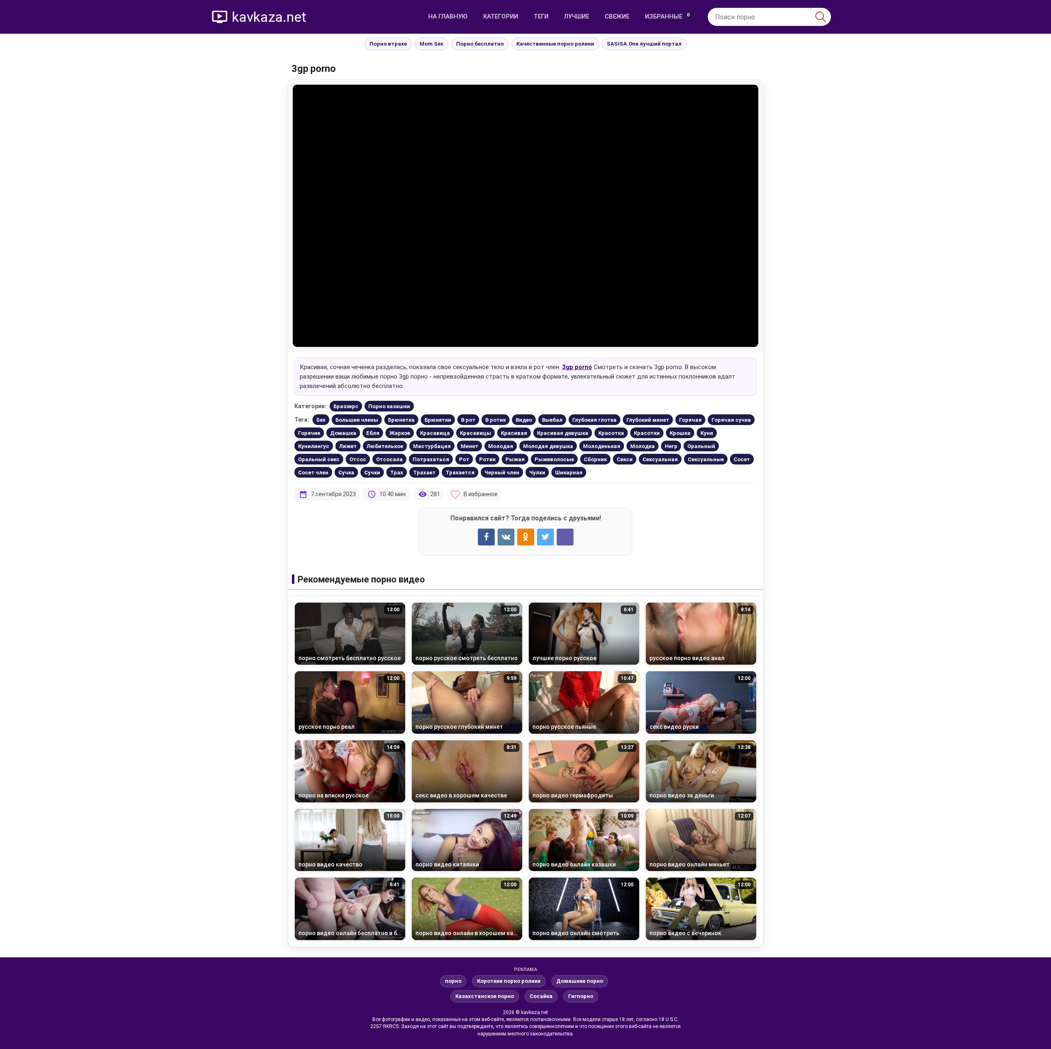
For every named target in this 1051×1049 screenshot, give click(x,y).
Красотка (611, 433)
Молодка (642, 446)
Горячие (309, 433)
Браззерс (345, 406)
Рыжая (515, 459)
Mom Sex (431, 44)
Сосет (742, 459)
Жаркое (399, 433)
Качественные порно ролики (555, 44)
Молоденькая (601, 446)
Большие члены (356, 420)
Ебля (372, 433)
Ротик (487, 459)
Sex (321, 420)
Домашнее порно (579, 981)
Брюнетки (438, 420)
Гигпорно (580, 996)
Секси (625, 459)
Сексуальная (660, 459)
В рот (468, 420)
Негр (671, 446)
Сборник (595, 459)
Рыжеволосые (554, 459)
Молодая (500, 446)
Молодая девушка (548, 446)
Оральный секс (319, 459)
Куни (706, 433)
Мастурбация (432, 446)
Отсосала (389, 459)
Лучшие (576, 16)
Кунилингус (313, 446)
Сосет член (313, 472)
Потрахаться (431, 459)
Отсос (357, 459)
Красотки (647, 433)
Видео (524, 420)
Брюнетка (401, 420)
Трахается (460, 472)
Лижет (348, 446)
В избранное (481, 494)
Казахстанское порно (484, 996)
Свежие (617, 16)
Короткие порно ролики (509, 981)
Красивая (514, 433)
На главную (448, 16)
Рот (464, 459)
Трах (396, 472)
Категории (500, 16)
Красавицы (475, 433)
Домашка (343, 433)
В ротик (495, 420)
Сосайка (541, 996)
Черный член (501, 472)
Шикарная (569, 472)
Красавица (435, 433)
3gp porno (577, 367)
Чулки (537, 472)
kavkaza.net (269, 17)
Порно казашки (389, 406)
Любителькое (385, 446)
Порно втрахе (388, 44)
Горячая (690, 420)
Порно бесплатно (480, 44)
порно (453, 981)
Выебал (552, 420)
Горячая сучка (731, 420)
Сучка (346, 472)
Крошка (680, 433)
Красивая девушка (562, 433)
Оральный (701, 446)
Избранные (667, 16)
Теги (541, 16)
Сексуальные (706, 459)
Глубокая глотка (594, 420)
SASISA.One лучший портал (644, 44)
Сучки (372, 472)
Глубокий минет (647, 420)
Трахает (424, 472)
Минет (469, 446)
